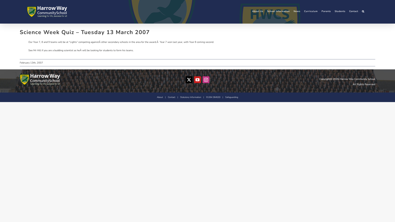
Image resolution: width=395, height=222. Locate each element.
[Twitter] (189, 79)
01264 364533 (213, 97)
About (160, 97)
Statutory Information (190, 97)
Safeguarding (231, 97)
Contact (171, 97)
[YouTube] (197, 79)
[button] (363, 11)
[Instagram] (206, 79)
